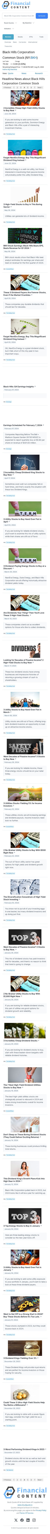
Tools (41, 37)
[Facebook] (22, 1520)
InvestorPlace (9, 269)
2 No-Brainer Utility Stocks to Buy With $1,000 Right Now (21, 995)
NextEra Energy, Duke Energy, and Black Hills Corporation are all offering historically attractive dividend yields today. (25, 580)
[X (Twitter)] (16, 1520)
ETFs (31, 37)
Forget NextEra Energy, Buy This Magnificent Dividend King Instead (24, 337)
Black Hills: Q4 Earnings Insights (19, 386)
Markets (8, 37)
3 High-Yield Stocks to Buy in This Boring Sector (22, 205)
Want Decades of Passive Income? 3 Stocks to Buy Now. (24, 948)
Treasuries (8, 46)
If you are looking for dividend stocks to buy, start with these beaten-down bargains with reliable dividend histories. (24, 1052)
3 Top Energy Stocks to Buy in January (22, 1226)
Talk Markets (9, 1470)
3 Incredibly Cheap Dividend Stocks (21, 1040)
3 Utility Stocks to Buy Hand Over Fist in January (22, 1268)
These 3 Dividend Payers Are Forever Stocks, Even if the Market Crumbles (24, 293)
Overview (8, 42)
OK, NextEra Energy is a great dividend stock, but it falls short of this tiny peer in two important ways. (24, 351)
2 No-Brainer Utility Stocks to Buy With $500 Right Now (24, 851)
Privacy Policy (41, 1510)
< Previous (7, 87)
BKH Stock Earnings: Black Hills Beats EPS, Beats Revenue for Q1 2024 (23, 246)
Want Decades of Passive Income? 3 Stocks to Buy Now (24, 757)
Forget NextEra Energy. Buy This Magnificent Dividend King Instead (24, 158)
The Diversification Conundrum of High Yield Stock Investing (24, 898)
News (15, 42)
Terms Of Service (26, 1513)
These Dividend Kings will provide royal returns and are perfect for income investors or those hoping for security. (25, 1370)
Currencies (22, 42)
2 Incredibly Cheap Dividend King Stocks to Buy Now (23, 473)
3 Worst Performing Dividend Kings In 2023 (24, 1449)
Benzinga (8, 401)
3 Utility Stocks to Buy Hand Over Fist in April (22, 520)
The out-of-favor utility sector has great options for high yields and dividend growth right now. (24, 864)
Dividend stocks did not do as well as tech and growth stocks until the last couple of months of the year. (25, 1461)
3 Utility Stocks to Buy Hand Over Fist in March (22, 710)
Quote (10, 73)
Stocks (20, 37)
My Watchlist (27, 23)
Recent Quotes (9, 23)
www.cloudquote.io (25, 1505)
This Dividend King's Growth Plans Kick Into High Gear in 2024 (24, 1179)
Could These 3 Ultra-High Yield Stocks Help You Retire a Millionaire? (24, 1403)
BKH (34, 57)
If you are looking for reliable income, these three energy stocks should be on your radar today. (24, 771)
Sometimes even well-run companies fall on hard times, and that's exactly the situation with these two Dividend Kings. (25, 487)
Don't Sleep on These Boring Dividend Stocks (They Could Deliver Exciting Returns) (24, 1135)
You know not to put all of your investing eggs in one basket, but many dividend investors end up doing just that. (25, 911)
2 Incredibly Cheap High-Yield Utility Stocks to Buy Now (24, 109)
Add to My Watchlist (10, 69)
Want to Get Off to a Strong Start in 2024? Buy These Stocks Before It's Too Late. (23, 1315)
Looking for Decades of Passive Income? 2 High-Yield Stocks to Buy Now (23, 661)
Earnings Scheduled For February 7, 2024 (23, 425)
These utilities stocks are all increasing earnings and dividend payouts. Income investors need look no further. (25, 818)
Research (39, 73)
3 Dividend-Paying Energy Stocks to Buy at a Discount (24, 567)
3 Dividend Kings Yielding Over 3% (21, 1358)
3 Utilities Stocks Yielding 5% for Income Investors (22, 804)
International (32, 42)
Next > (40, 87)
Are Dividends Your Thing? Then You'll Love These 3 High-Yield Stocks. (23, 614)
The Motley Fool (10, 134)
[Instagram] (34, 1520)
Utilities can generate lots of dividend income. (25, 216)
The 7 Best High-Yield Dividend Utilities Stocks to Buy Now (22, 1086)
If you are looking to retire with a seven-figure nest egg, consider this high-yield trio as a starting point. (24, 1417)
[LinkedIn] (28, 1520)
